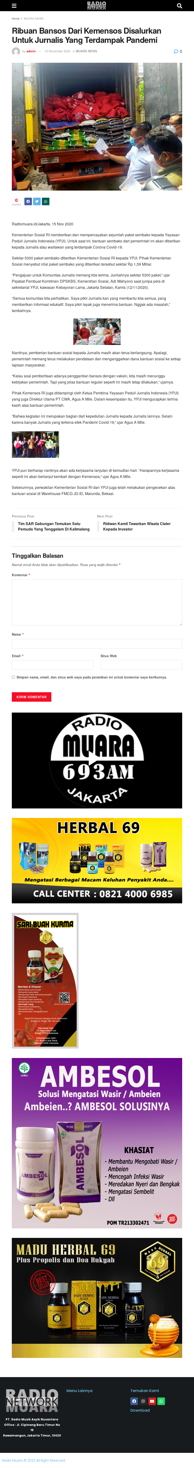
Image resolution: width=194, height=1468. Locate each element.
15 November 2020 (57, 51)
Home (16, 18)
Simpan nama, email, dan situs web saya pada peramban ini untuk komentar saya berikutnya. (92, 677)
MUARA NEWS (34, 18)
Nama (18, 634)
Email (18, 655)
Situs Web (109, 655)
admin (31, 51)
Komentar (21, 574)
